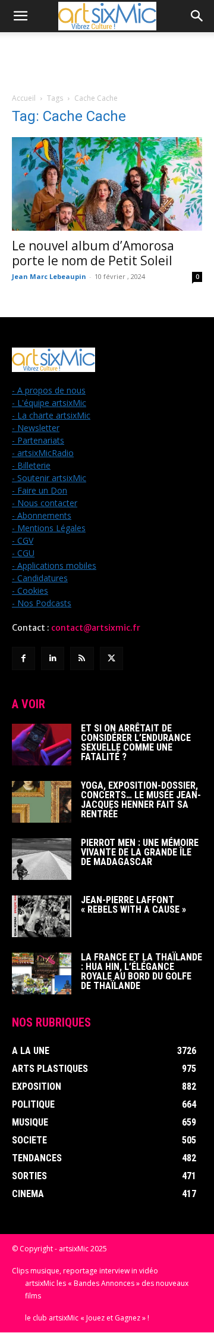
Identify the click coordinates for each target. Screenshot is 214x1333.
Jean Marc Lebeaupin (49, 276)
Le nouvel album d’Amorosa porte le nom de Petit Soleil (93, 253)
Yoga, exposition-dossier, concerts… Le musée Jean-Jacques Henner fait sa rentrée (141, 800)
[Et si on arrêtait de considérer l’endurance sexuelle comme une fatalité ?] (41, 744)
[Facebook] (23, 658)
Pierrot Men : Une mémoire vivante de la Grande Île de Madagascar (140, 852)
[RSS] (81, 658)
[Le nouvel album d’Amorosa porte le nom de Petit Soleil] (107, 184)
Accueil (24, 98)
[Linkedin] (52, 658)
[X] (111, 658)
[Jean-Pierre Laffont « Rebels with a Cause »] (41, 916)
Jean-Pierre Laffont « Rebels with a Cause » (133, 904)
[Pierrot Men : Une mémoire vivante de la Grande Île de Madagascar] (41, 859)
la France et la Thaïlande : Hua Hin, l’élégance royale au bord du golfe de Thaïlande (141, 971)
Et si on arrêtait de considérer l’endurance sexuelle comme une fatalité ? (136, 742)
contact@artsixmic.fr (95, 627)
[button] (20, 16)
